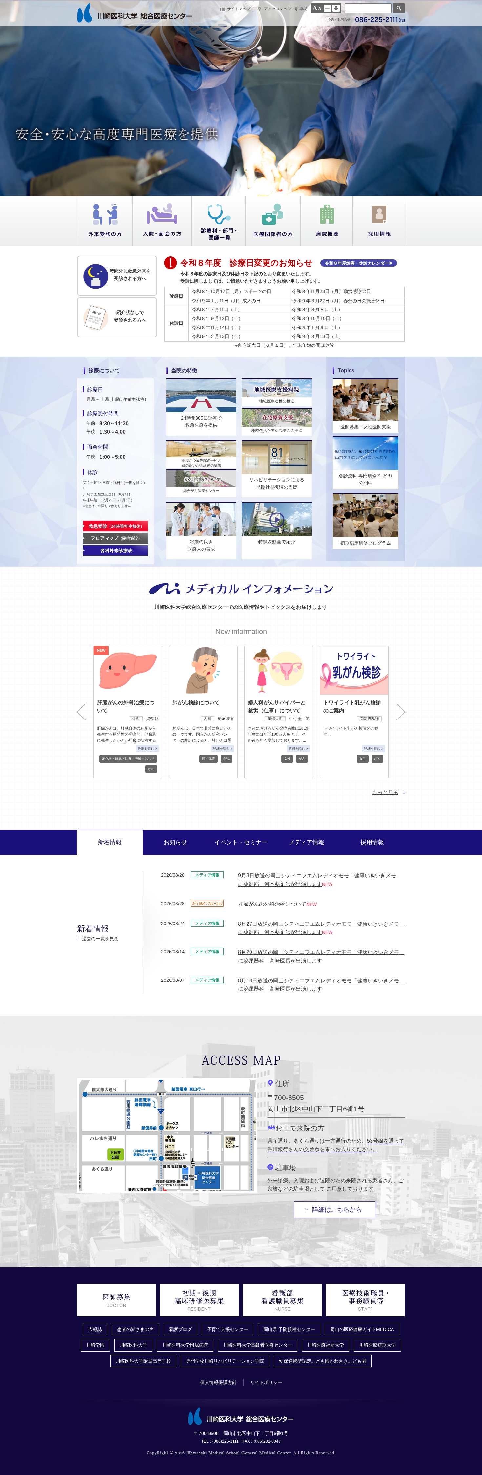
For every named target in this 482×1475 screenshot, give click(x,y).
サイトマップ (239, 9)
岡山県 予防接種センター (289, 1329)
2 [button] (236, 170)
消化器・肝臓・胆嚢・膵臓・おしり (128, 758)
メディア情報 (306, 842)
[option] (241, 98)
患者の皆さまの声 (135, 1329)
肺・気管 (208, 758)
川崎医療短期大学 (377, 1345)
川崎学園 (95, 1345)
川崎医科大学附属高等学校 (143, 1361)
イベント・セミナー (241, 842)
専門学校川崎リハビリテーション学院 (225, 1361)
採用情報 (372, 842)
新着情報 (110, 842)
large (336, 8)
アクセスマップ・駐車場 (285, 9)
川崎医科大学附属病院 (185, 1345)
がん (151, 769)
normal (327, 8)
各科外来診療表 (116, 550)
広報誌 (95, 1329)
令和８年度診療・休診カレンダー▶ (359, 263)
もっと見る (385, 792)
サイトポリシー (266, 1382)
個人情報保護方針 (218, 1382)
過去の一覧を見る (100, 938)
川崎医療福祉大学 (325, 1345)
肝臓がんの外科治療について (272, 904)
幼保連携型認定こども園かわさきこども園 (322, 1361)
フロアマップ (116, 538)
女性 (287, 758)
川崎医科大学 (133, 1345)
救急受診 (116, 526)
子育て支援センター (227, 1329)
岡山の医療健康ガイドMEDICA (362, 1329)
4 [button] (255, 170)
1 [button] (226, 170)
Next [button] (400, 712)
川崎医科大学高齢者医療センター (257, 1345)
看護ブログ (180, 1329)
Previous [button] (81, 712)
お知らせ (175, 842)
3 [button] (246, 170)
